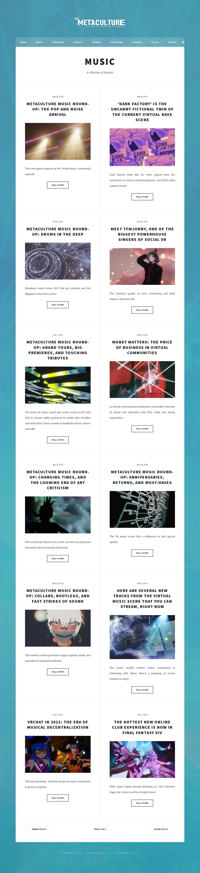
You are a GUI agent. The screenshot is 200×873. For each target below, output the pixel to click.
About (39, 42)
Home (23, 42)
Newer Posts (39, 829)
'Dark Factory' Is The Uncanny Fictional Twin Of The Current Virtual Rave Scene (142, 111)
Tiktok (155, 42)
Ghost (136, 853)
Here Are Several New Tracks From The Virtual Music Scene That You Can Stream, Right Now (142, 598)
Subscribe (58, 42)
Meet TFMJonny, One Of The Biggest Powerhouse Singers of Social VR (142, 234)
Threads (136, 42)
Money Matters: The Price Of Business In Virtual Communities (142, 347)
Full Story (58, 185)
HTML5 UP (104, 853)
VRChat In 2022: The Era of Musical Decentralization (58, 724)
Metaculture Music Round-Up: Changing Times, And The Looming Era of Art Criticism (58, 479)
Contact (78, 42)
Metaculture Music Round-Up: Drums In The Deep (58, 231)
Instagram (116, 42)
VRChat (172, 42)
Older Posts (161, 829)
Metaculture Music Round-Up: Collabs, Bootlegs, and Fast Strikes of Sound (58, 596)
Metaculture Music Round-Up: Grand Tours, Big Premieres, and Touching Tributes (58, 350)
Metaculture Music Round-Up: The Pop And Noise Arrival (58, 109)
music (100, 61)
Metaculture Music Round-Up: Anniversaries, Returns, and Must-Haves (142, 477)
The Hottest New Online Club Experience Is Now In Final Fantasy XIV (142, 727)
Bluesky (96, 42)
